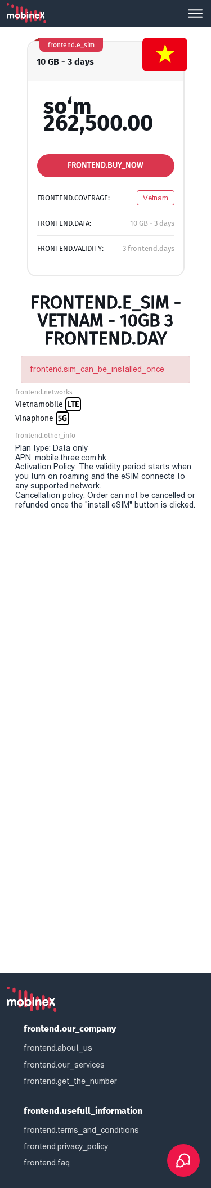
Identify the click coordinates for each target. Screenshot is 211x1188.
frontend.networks (44, 392)
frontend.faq (47, 1162)
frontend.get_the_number (70, 1081)
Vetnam (155, 198)
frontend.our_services (64, 1064)
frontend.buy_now (105, 165)
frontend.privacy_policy (66, 1146)
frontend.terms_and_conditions (81, 1130)
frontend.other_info (45, 435)
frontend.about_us (58, 1047)
